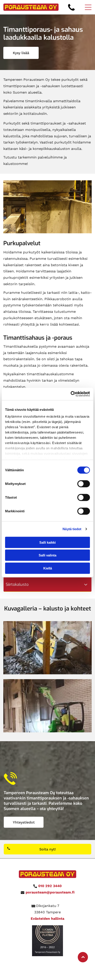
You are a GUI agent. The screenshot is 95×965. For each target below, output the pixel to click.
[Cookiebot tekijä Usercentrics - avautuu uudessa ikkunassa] (70, 394)
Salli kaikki (47, 542)
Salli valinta (47, 555)
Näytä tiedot (72, 529)
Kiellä (47, 568)
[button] (88, 7)
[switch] (83, 483)
